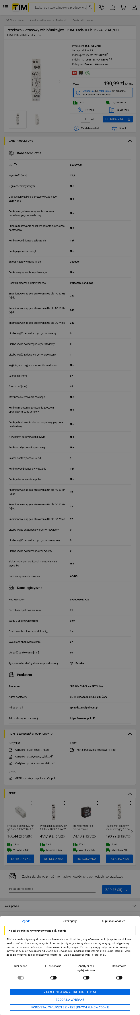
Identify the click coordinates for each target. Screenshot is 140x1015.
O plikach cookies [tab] (113, 921)
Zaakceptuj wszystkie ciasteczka (70, 992)
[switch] (53, 977)
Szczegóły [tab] (70, 921)
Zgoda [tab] (26, 921)
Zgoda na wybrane (70, 999)
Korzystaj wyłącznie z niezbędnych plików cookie (70, 1007)
